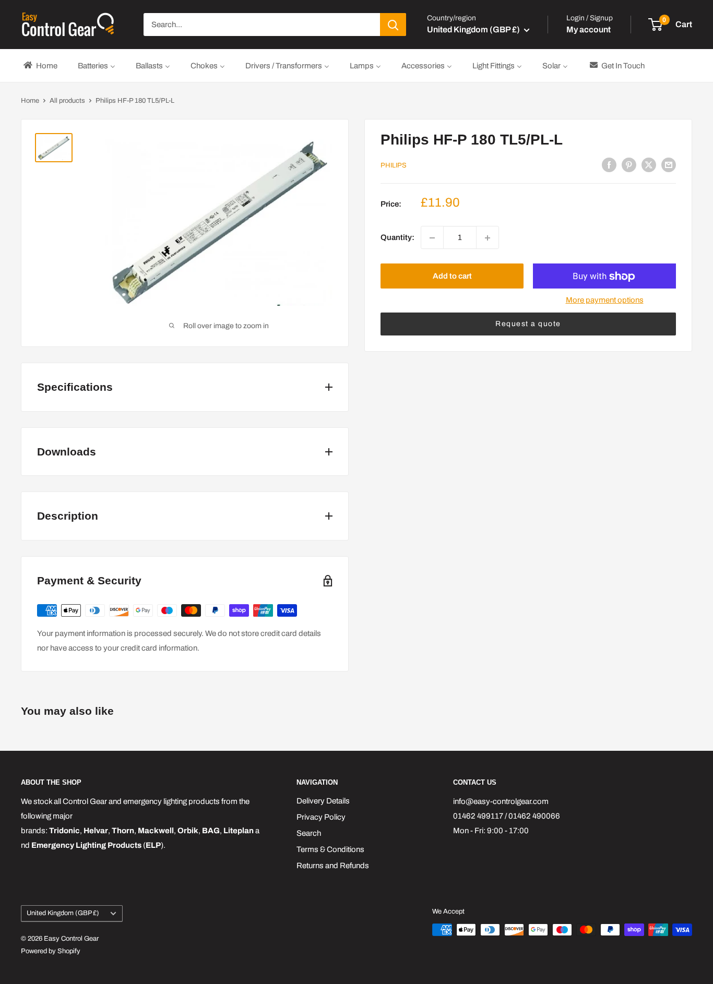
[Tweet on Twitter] (648, 164)
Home (30, 100)
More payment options (605, 300)
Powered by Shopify (50, 951)
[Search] (393, 24)
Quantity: (397, 238)
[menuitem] (39, 65)
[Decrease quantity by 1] (432, 238)
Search (308, 833)
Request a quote (528, 324)
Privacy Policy (321, 817)
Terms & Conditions (330, 849)
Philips (394, 165)
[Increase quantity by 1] (487, 238)
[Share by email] (668, 164)
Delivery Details (323, 801)
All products (67, 100)
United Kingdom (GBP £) (63, 913)
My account (588, 29)
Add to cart (452, 276)
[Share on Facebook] (609, 164)
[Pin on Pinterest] (629, 164)
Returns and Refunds (332, 865)
